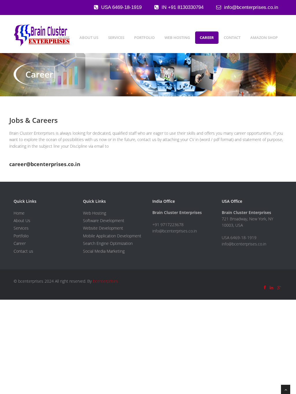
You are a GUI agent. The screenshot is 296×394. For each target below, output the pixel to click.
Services (116, 37)
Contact (232, 37)
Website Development (103, 228)
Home (64, 37)
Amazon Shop (264, 37)
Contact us (23, 251)
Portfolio (144, 37)
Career (207, 37)
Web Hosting (177, 37)
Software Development (103, 220)
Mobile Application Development (112, 236)
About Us (88, 37)
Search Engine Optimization (108, 243)
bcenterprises (105, 281)
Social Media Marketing (104, 251)
